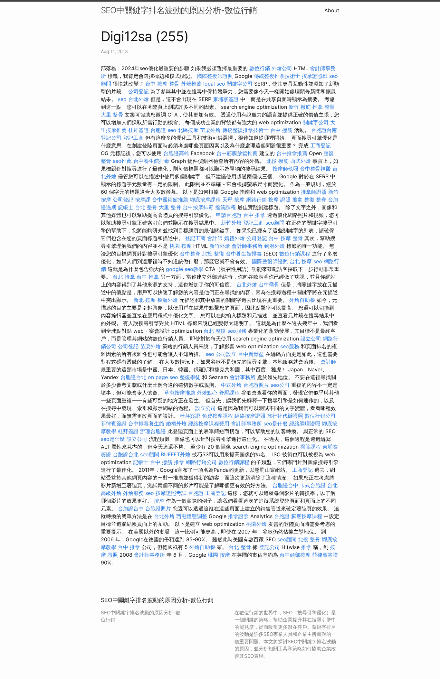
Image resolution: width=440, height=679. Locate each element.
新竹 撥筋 (300, 107)
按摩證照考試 (171, 493)
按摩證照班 (315, 76)
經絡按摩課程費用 (208, 423)
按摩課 (142, 199)
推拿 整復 (303, 199)
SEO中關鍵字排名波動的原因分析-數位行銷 (179, 10)
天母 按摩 (233, 199)
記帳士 (125, 207)
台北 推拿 (124, 277)
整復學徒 (190, 377)
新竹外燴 (231, 222)
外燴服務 (133, 493)
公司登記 (138, 91)
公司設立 (226, 354)
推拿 (179, 462)
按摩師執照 (285, 168)
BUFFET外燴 (175, 454)
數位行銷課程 (294, 253)
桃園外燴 (256, 524)
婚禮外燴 (234, 238)
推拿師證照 (314, 192)
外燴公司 (282, 68)
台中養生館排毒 (151, 161)
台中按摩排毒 (198, 207)
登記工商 (133, 138)
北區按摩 (188, 130)
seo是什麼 (275, 423)
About (331, 10)
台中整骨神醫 (315, 168)
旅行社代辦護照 (285, 416)
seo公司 (280, 385)
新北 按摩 (144, 300)
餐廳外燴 (167, 300)
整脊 (321, 199)
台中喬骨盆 (251, 354)
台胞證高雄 (176, 153)
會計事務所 (242, 377)
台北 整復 (215, 331)
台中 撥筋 (281, 130)
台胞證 (158, 130)
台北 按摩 (301, 261)
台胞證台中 (285, 485)
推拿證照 (238, 516)
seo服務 (236, 331)
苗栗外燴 (210, 130)
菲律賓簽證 (114, 423)
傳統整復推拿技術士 (277, 76)
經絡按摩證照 (249, 416)
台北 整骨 (146, 207)
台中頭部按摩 (295, 555)
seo (122, 99)
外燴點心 (207, 392)
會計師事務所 (247, 246)
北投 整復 (213, 253)
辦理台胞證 (153, 431)
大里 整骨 (112, 114)
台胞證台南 (324, 130)
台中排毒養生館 (146, 423)
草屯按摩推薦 (179, 392)
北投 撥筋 (277, 161)
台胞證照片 (256, 385)
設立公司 (311, 338)
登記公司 (111, 138)
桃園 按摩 (180, 246)
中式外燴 (231, 385)
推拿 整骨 (323, 107)
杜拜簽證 (138, 130)
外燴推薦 (191, 83)
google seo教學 (185, 269)
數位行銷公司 (320, 416)
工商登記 (320, 145)
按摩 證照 (279, 199)
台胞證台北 (133, 377)
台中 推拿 (254, 215)
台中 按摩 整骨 (162, 83)
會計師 (215, 238)
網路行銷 (256, 199)
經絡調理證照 (304, 423)
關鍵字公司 (240, 83)
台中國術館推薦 (170, 199)
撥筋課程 (225, 207)
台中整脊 (190, 253)
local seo (214, 83)
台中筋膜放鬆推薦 (237, 153)
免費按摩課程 (217, 416)
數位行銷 (259, 68)
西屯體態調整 (191, 516)
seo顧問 (274, 222)
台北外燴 (138, 99)
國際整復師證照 (215, 76)
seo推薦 (122, 161)
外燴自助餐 (302, 300)
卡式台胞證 (313, 485)
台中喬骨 (269, 284)
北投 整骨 (309, 539)
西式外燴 (300, 161)
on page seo (163, 377)
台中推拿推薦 (291, 153)
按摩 (159, 501)
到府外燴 (274, 246)
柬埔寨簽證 (226, 99)
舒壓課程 (229, 392)
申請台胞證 (229, 215)
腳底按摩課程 (205, 199)
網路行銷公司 (201, 462)
